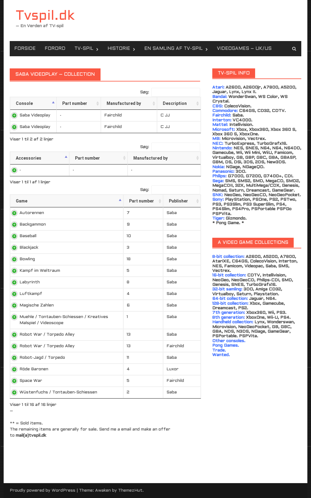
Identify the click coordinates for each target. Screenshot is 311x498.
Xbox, (242, 130)
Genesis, (290, 186)
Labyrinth (29, 282)
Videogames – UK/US (244, 49)
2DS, (260, 162)
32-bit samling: (228, 289)
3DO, (249, 289)
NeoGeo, (233, 195)
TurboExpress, (239, 144)
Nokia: (218, 167)
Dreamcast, (258, 190)
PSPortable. (225, 336)
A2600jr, (252, 87)
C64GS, (247, 111)
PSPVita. (221, 214)
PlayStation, (238, 200)
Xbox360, (259, 130)
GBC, (261, 158)
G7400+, (273, 176)
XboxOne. (249, 134)
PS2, (274, 200)
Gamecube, (223, 153)
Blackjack (28, 248)
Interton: (221, 120)
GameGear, (279, 332)
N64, (265, 148)
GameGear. (283, 190)
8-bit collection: (228, 257)
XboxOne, (256, 318)
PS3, (217, 204)
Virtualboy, (223, 158)
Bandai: (219, 97)
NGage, (233, 167)
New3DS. (276, 162)
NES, (239, 148)
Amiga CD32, (268, 289)
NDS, (229, 332)
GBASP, (288, 158)
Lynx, (234, 92)
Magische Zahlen (36, 305)
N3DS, (243, 332)
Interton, (288, 261)
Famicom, (283, 153)
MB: (216, 139)
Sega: (218, 181)
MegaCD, (275, 181)
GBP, (250, 158)
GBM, (218, 162)
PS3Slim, (233, 204)
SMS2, (244, 181)
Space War (30, 381)
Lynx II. (248, 92)
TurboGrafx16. (272, 144)
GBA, (273, 158)
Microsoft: (223, 130)
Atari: (218, 87)
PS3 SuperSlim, (259, 204)
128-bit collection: (230, 304)
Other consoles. (228, 341)
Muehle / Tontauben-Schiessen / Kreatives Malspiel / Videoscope (63, 320)
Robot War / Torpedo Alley (47, 335)
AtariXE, (221, 261)
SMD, (258, 181)
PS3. (281, 313)
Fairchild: (222, 115)
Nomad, (219, 190)
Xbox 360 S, (283, 130)
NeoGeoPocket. (284, 195)
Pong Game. (228, 223)
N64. (271, 299)
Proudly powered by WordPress (42, 491)
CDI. (288, 176)
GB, (240, 158)
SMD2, (293, 181)
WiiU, (267, 153)
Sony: (218, 200)
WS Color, (268, 97)
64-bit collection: (230, 299)
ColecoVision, (263, 261)
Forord (55, 49)
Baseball (27, 236)
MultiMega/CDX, (263, 186)
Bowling (27, 259)
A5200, (288, 87)
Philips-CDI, (268, 280)
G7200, (254, 176)
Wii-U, (273, 318)
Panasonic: (223, 172)
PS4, (281, 204)
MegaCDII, (223, 186)
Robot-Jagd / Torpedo (42, 358)
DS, (229, 162)
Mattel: (220, 125)
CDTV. (279, 111)
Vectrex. (257, 139)
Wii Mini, (252, 153)
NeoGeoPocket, (254, 327)
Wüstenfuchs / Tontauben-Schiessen (58, 392)
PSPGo (284, 209)
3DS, (249, 162)
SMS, (283, 266)
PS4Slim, (221, 209)
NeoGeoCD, (255, 195)
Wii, (239, 153)
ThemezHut (130, 491)
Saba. (238, 115)
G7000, (236, 176)
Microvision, (234, 139)
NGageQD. (253, 167)
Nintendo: (222, 148)
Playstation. (266, 294)
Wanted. (221, 355)
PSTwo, (288, 200)
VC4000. (242, 120)
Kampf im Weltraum (39, 271)
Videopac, (254, 266)
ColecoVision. (237, 106)
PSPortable (263, 209)
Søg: (144, 92)
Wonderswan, (281, 322)
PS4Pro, (241, 209)
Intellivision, (274, 275)
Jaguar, (220, 92)
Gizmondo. (236, 218)
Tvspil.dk (45, 16)
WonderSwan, (242, 97)
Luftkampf (30, 294)
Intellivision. (241, 125)
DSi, (238, 162)
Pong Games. (225, 346)
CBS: (217, 106)
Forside (25, 49)
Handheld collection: (232, 322)
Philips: (219, 176)
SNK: (217, 195)
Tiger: (218, 218)
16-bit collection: (229, 275)
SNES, (252, 148)
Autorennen (31, 213)
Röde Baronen (33, 369)
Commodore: (225, 111)
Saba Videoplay (34, 115)
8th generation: (228, 318)
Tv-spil (83, 49)
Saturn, (237, 190)
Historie (119, 49)
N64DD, (292, 148)
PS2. (243, 308)
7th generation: (228, 313)
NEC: (217, 144)
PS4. (285, 318)
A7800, (271, 87)
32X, (240, 186)
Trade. (219, 350)
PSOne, (260, 200)
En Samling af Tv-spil (173, 49)
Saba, (271, 266)
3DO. (241, 172)
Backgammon (32, 225)
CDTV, (254, 275)
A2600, (234, 87)
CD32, (264, 111)
